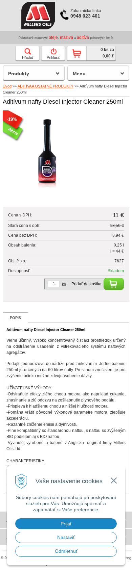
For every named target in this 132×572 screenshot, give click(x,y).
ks (64, 284)
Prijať (66, 523)
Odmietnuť (66, 551)
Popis (15, 318)
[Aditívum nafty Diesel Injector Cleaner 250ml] (47, 196)
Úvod (7, 86)
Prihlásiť (53, 57)
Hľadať (27, 57)
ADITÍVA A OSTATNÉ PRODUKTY (45, 86)
